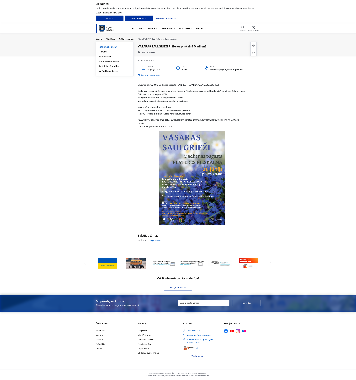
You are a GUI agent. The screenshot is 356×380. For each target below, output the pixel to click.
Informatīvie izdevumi (109, 61)
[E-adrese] (188, 347)
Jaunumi (103, 51)
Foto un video (105, 56)
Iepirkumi (100, 335)
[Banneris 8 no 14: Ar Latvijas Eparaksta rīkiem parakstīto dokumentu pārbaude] (192, 263)
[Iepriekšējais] (85, 263)
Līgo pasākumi (155, 240)
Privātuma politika (146, 339)
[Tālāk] (271, 263)
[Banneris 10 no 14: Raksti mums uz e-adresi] (248, 263)
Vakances (100, 330)
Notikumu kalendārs (108, 47)
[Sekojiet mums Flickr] (244, 331)
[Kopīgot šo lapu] (253, 52)
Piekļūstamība (144, 344)
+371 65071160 (194, 330)
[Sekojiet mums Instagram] (238, 331)
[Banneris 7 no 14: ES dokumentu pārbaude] (164, 263)
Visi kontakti (197, 356)
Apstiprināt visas (139, 18)
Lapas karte (143, 348)
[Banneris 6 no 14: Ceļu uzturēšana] (136, 263)
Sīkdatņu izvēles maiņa (148, 353)
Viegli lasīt (142, 330)
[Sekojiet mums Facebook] (226, 331)
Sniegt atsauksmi (178, 287)
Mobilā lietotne (145, 335)
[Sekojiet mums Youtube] (232, 331)
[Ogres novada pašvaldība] (111, 28)
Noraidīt (109, 18)
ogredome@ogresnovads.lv (199, 335)
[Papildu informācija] (197, 348)
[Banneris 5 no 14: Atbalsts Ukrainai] (107, 263)
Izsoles (99, 348)
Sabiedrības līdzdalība (109, 66)
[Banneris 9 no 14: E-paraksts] (220, 263)
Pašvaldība (101, 344)
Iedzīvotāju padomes (108, 71)
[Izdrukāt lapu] (253, 45)
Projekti (99, 339)
